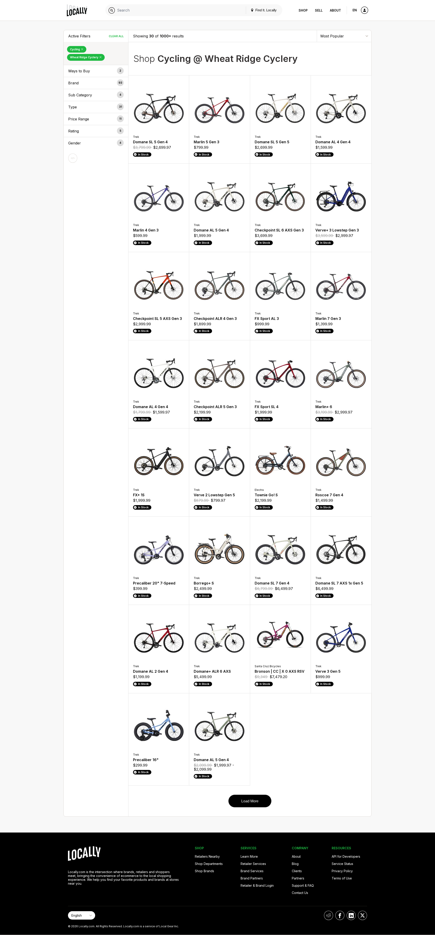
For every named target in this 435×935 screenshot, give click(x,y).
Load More (250, 801)
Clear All (116, 36)
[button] (96, 71)
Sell (319, 10)
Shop (303, 10)
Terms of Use (342, 878)
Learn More (249, 856)
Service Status (342, 864)
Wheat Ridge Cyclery (84, 57)
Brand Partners (252, 878)
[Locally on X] (362, 915)
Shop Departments (209, 864)
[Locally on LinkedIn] (351, 915)
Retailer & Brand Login (257, 885)
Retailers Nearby (207, 856)
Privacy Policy (342, 871)
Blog (295, 864)
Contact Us (300, 893)
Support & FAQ (303, 885)
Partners (298, 878)
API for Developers (346, 856)
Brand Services (252, 871)
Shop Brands (204, 871)
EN (355, 10)
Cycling (75, 49)
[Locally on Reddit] (328, 915)
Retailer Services (253, 864)
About (335, 10)
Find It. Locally (265, 10)
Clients (297, 871)
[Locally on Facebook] (339, 915)
